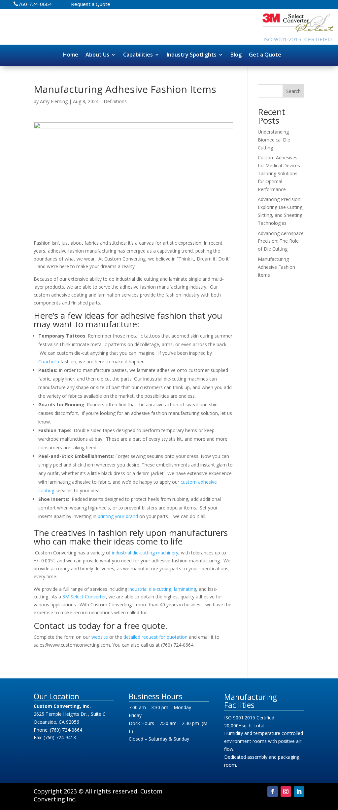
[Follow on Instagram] (286, 791)
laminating (185, 589)
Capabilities (138, 54)
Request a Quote (90, 4)
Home (70, 54)
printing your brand (118, 516)
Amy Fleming (54, 101)
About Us (97, 54)
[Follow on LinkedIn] (299, 791)
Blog (236, 54)
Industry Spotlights (192, 54)
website (99, 637)
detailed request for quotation (155, 637)
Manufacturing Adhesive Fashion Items (276, 267)
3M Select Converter (84, 596)
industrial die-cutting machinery (145, 552)
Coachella (48, 361)
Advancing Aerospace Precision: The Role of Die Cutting (281, 241)
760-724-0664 (35, 4)
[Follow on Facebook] (272, 791)
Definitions (115, 101)
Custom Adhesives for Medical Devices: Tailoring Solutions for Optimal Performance (279, 173)
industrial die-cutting (149, 589)
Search (293, 91)
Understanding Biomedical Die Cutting (274, 140)
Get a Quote (265, 54)
